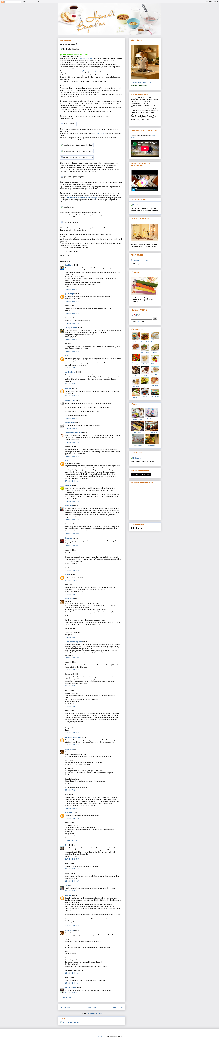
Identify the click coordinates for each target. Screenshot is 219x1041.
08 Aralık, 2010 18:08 (72, 733)
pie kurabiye (69, 294)
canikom (68, 485)
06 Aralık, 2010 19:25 (72, 456)
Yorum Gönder (67, 997)
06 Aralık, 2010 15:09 (72, 301)
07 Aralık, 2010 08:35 (72, 519)
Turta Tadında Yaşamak (73, 642)
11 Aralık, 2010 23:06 (72, 859)
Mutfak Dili (69, 506)
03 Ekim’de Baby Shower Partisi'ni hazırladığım (82, 198)
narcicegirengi (70, 372)
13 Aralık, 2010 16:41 (72, 973)
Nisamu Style (70, 400)
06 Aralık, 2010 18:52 (72, 428)
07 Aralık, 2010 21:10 (72, 658)
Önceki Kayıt (118, 1007)
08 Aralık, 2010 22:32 (72, 745)
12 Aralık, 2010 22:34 (72, 891)
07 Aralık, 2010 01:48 (72, 501)
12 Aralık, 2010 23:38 (72, 926)
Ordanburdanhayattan (73, 737)
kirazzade (68, 538)
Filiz (66, 845)
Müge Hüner (69, 598)
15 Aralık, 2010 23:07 (72, 993)
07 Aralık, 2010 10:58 (72, 570)
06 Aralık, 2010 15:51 (72, 339)
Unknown (68, 356)
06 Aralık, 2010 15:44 (72, 323)
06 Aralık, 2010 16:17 (72, 368)
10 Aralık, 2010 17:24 (72, 818)
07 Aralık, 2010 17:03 (72, 637)
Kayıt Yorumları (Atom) (94, 1013)
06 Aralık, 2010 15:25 (72, 313)
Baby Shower (100, 133)
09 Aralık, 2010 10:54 (72, 790)
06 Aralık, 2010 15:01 (72, 289)
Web (135, 321)
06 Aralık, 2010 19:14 (72, 442)
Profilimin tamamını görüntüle (141, 82)
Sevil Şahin (69, 265)
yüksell (67, 574)
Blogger (99, 1036)
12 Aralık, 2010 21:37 (72, 881)
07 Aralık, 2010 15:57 (72, 594)
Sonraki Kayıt (65, 1007)
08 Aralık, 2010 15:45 (72, 670)
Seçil (67, 885)
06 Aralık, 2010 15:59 (72, 351)
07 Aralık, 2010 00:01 (72, 481)
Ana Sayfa (92, 1007)
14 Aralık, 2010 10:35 (72, 983)
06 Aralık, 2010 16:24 (72, 384)
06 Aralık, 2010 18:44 (72, 418)
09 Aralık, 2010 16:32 (72, 808)
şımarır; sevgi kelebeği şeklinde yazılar (87, 71)
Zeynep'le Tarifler (71, 328)
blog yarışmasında (86, 58)
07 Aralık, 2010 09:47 (72, 546)
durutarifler (69, 813)
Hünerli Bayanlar (143, 321)
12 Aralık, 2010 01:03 (72, 869)
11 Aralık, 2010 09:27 (72, 841)
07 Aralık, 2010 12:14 (72, 580)
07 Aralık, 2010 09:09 (72, 534)
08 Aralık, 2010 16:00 (72, 686)
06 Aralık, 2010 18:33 (72, 396)
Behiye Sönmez (70, 987)
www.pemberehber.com (73, 432)
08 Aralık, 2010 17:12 (72, 706)
